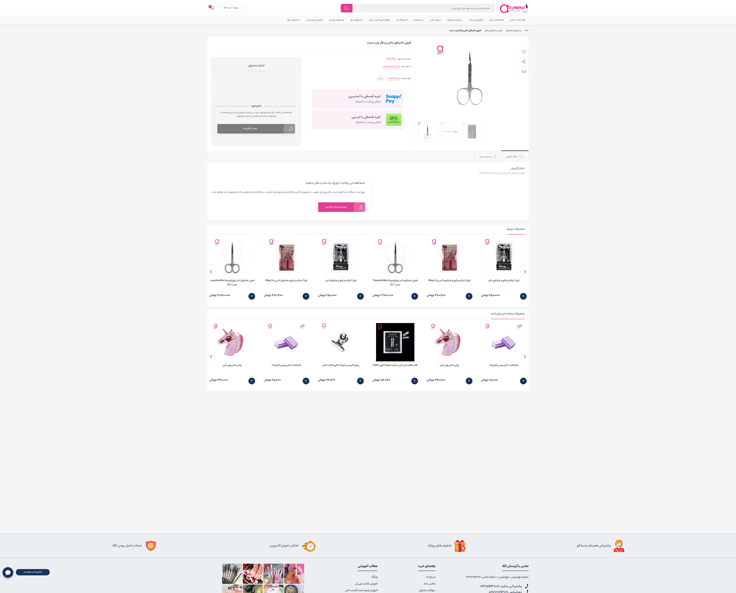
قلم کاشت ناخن (496, 20)
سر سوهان (419, 20)
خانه (527, 31)
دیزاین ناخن (435, 20)
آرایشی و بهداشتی (314, 20)
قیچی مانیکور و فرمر (391, 66)
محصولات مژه (293, 20)
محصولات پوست (336, 20)
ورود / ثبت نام (231, 8)
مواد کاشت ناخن (517, 20)
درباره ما (430, 577)
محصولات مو (356, 20)
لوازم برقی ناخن (476, 20)
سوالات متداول (427, 590)
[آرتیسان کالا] (514, 9)
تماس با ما (429, 584)
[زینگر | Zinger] (380, 78)
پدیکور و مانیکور (454, 20)
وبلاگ (374, 577)
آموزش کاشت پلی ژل (366, 584)
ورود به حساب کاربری (336, 207)
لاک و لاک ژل (401, 20)
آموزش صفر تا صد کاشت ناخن (361, 590)
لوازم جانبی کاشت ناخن (379, 20)
